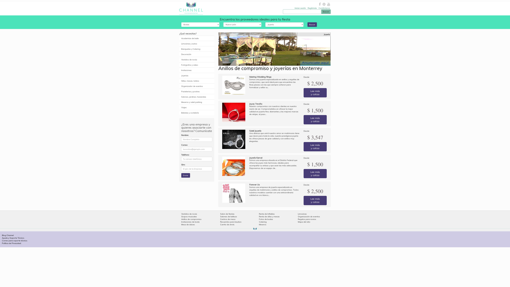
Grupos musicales (189, 216)
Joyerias (184, 75)
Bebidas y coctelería (190, 113)
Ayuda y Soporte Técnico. (13, 238)
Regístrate (312, 8)
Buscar (312, 24)
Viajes (184, 107)
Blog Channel (8, 235)
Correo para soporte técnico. (15, 240)
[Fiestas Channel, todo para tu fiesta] (190, 8)
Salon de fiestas (227, 214)
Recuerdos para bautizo (230, 222)
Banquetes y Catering (190, 49)
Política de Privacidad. (11, 243)
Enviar (185, 175)
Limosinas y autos (189, 44)
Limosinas (302, 214)
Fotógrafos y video (189, 65)
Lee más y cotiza (315, 93)
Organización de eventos (309, 216)
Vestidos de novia (189, 59)
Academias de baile (190, 38)
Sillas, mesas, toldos (190, 81)
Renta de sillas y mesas (269, 216)
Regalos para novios (307, 219)
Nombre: (185, 135)
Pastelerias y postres (190, 91)
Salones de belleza (228, 216)
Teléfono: (185, 155)
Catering (263, 222)
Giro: (183, 164)
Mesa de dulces (188, 224)
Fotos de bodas (266, 219)
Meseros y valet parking (191, 102)
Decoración (186, 54)
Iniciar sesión (300, 8)
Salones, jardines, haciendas (193, 97)
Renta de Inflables (267, 214)
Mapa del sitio (304, 222)
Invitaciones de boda (190, 222)
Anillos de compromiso (191, 219)
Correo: (184, 145)
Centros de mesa (227, 219)
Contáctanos (324, 8)
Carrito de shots (227, 224)
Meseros (262, 224)
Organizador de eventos (192, 86)
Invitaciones (186, 70)
